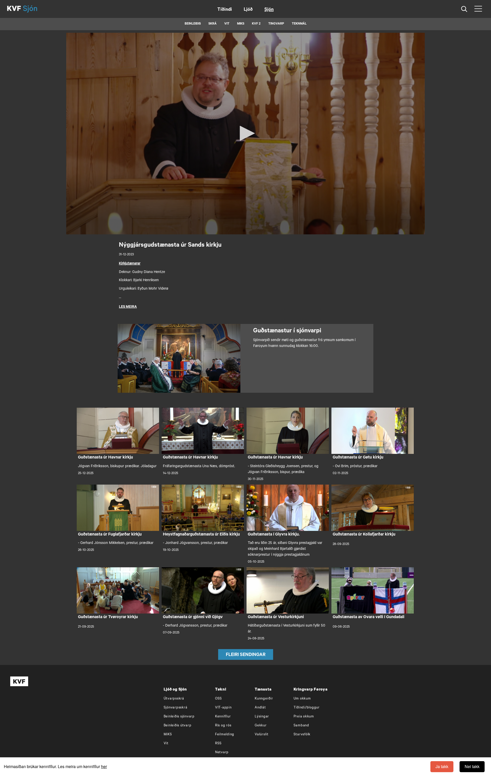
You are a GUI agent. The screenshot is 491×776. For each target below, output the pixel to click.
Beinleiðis (193, 24)
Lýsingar (262, 717)
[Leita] (464, 9)
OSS (218, 699)
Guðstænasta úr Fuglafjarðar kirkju (110, 534)
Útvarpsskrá (174, 699)
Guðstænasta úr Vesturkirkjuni (276, 617)
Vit (166, 744)
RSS (218, 744)
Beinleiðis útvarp (178, 726)
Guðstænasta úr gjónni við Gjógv (193, 617)
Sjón (269, 10)
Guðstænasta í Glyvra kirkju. (274, 534)
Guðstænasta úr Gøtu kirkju (358, 457)
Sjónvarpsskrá (175, 708)
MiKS (240, 24)
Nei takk (472, 766)
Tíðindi (224, 10)
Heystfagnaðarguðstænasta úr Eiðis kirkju (201, 534)
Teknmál (299, 24)
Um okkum (302, 699)
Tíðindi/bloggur (307, 708)
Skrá (212, 24)
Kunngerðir (264, 699)
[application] (245, 133)
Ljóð (248, 10)
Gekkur (261, 726)
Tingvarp (276, 24)
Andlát (260, 708)
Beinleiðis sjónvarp (179, 717)
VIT (226, 24)
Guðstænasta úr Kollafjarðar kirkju (364, 534)
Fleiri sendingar (245, 655)
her (104, 766)
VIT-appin (223, 708)
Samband (301, 726)
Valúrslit (262, 735)
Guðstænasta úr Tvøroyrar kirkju (108, 617)
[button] (245, 133)
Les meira (128, 307)
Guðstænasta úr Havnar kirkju (105, 457)
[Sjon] (34, 9)
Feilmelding (224, 735)
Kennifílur (223, 717)
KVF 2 (256, 24)
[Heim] (14, 9)
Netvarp (222, 753)
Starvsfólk (302, 735)
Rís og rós (223, 726)
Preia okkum (304, 717)
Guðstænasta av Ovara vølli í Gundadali (368, 617)
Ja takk (442, 766)
